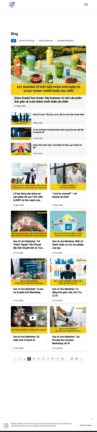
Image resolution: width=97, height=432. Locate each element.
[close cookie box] (92, 419)
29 (72, 359)
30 (76, 359)
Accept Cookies (86, 425)
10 (62, 359)
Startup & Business (46, 41)
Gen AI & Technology (26, 41)
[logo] (12, 5)
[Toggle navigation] (86, 4)
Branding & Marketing (65, 41)
